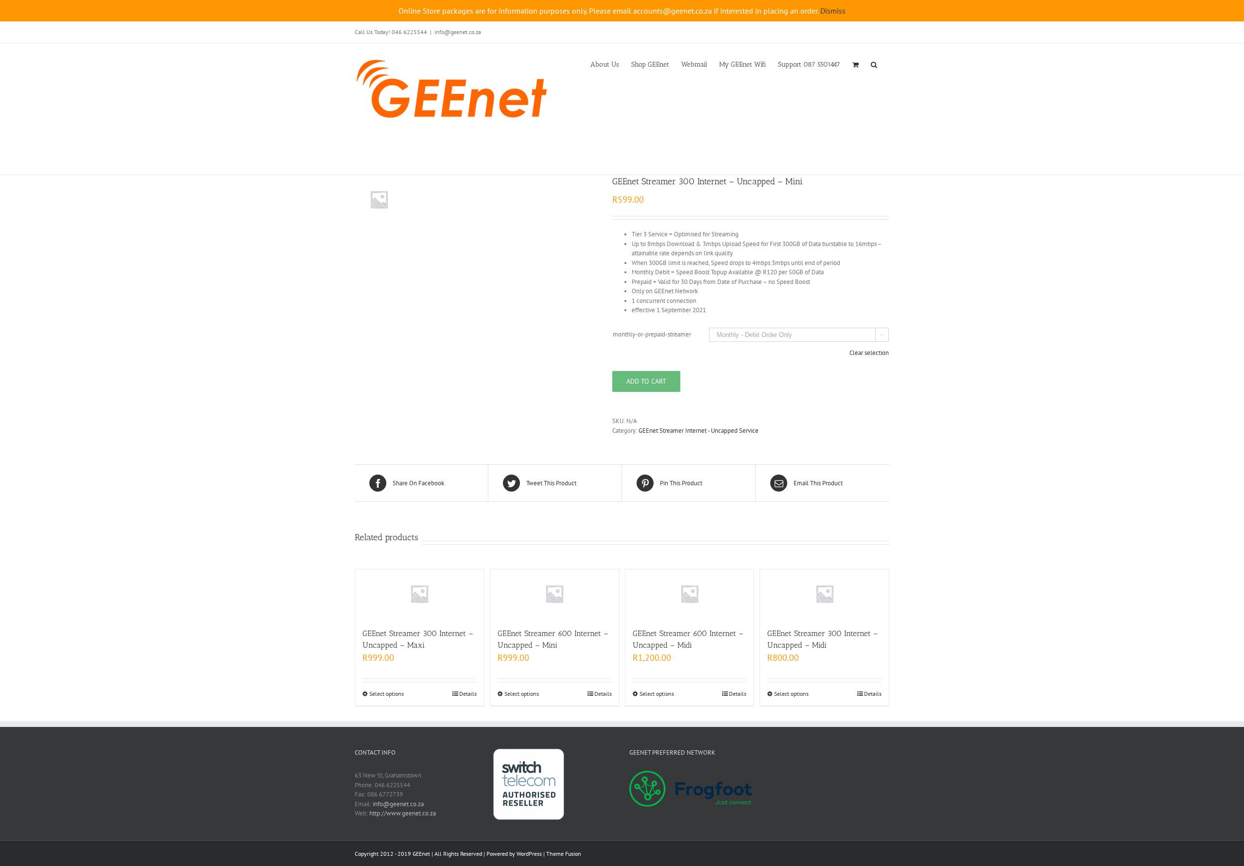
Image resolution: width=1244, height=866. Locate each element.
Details (468, 693)
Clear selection (869, 353)
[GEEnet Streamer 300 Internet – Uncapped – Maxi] (419, 593)
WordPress (529, 853)
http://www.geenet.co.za (402, 813)
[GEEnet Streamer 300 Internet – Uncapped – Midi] (824, 593)
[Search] (874, 63)
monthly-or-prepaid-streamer (652, 334)
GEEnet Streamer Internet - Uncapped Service (699, 430)
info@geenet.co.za (457, 31)
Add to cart (646, 381)
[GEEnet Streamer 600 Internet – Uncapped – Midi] (689, 593)
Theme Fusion (563, 853)
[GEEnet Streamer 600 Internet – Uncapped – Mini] (554, 593)
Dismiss (833, 11)
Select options (386, 693)
